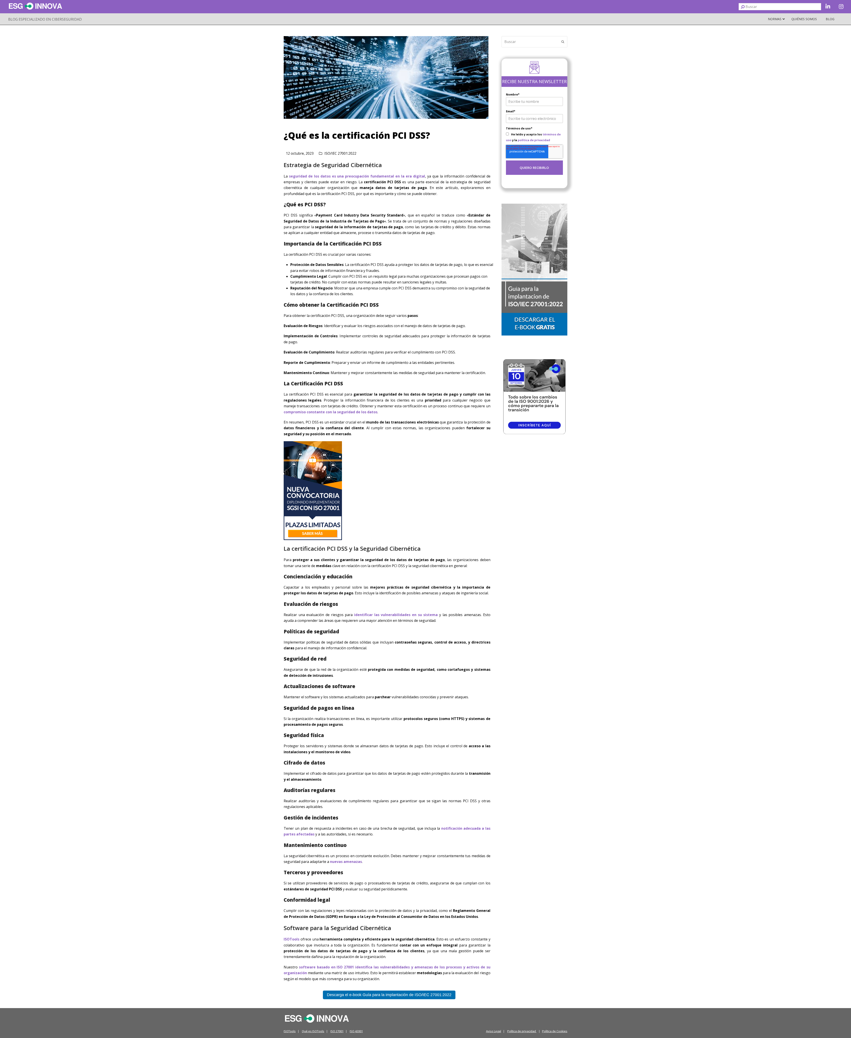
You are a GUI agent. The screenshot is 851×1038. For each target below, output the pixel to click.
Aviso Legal (493, 1031)
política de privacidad (534, 140)
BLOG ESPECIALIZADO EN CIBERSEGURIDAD (45, 19)
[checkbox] (534, 137)
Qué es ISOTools (313, 1031)
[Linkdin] (828, 6)
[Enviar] (743, 6)
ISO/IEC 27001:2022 (340, 153)
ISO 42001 (356, 1031)
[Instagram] (841, 6)
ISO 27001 (337, 1031)
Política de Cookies (554, 1031)
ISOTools (290, 1031)
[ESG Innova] (317, 1018)
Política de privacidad (522, 1031)
